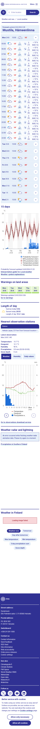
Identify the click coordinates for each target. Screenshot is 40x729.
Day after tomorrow (20, 535)
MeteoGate (5, 675)
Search (33, 12)
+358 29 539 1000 (8, 632)
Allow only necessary (20, 717)
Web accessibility (7, 650)
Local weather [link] (22, 19)
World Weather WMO (8, 672)
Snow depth (20, 548)
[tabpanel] (20, 389)
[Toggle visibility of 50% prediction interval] (30, 261)
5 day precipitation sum (20, 544)
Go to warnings (7, 298)
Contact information (8, 639)
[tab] (6, 356)
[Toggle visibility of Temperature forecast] (30, 265)
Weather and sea (8, 19)
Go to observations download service (16, 422)
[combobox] (18, 12)
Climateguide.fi (6, 664)
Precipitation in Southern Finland (14, 444)
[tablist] (20, 356)
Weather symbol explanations (13, 274)
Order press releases (9, 652)
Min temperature (28, 539)
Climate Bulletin (6, 667)
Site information (7, 647)
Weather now (14, 531)
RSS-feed (4, 644)
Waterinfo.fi (5, 680)
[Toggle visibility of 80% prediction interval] (30, 259)
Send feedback (6, 642)
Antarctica (4, 682)
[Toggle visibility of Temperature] (17, 411)
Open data (4, 677)
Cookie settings (7, 655)
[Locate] (3, 12)
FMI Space (5, 669)
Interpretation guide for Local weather (16, 272)
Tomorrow (27, 531)
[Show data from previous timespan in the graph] (6, 415)
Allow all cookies (20, 723)
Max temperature (11, 539)
